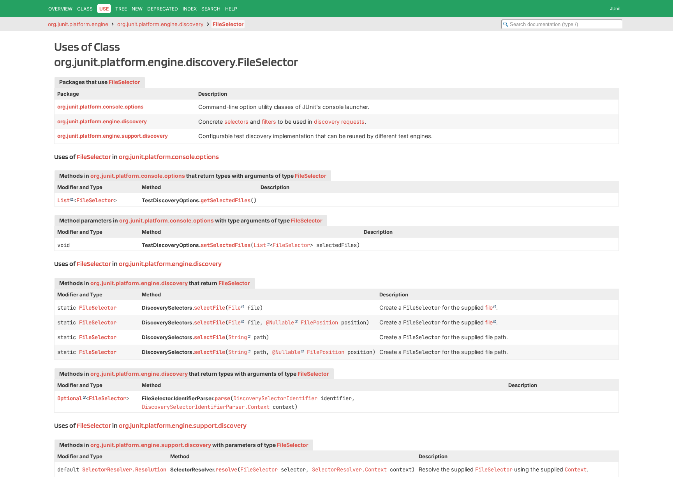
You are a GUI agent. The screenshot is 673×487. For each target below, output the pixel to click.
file (489, 307)
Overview (60, 9)
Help (231, 9)
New (137, 9)
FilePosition (319, 322)
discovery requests (339, 121)
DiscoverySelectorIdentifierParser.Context (206, 406)
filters (269, 121)
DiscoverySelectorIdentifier (275, 398)
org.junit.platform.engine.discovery (160, 24)
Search (210, 9)
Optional (69, 398)
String (237, 337)
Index (190, 9)
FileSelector (228, 24)
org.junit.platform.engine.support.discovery (112, 136)
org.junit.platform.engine (78, 24)
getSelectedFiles (225, 200)
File (234, 307)
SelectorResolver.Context (349, 469)
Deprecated (162, 9)
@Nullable (280, 322)
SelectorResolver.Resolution (124, 469)
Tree (121, 9)
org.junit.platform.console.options (100, 106)
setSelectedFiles (225, 245)
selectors (236, 121)
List (63, 200)
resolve (226, 469)
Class (85, 9)
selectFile (209, 307)
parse (222, 398)
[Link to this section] (223, 156)
